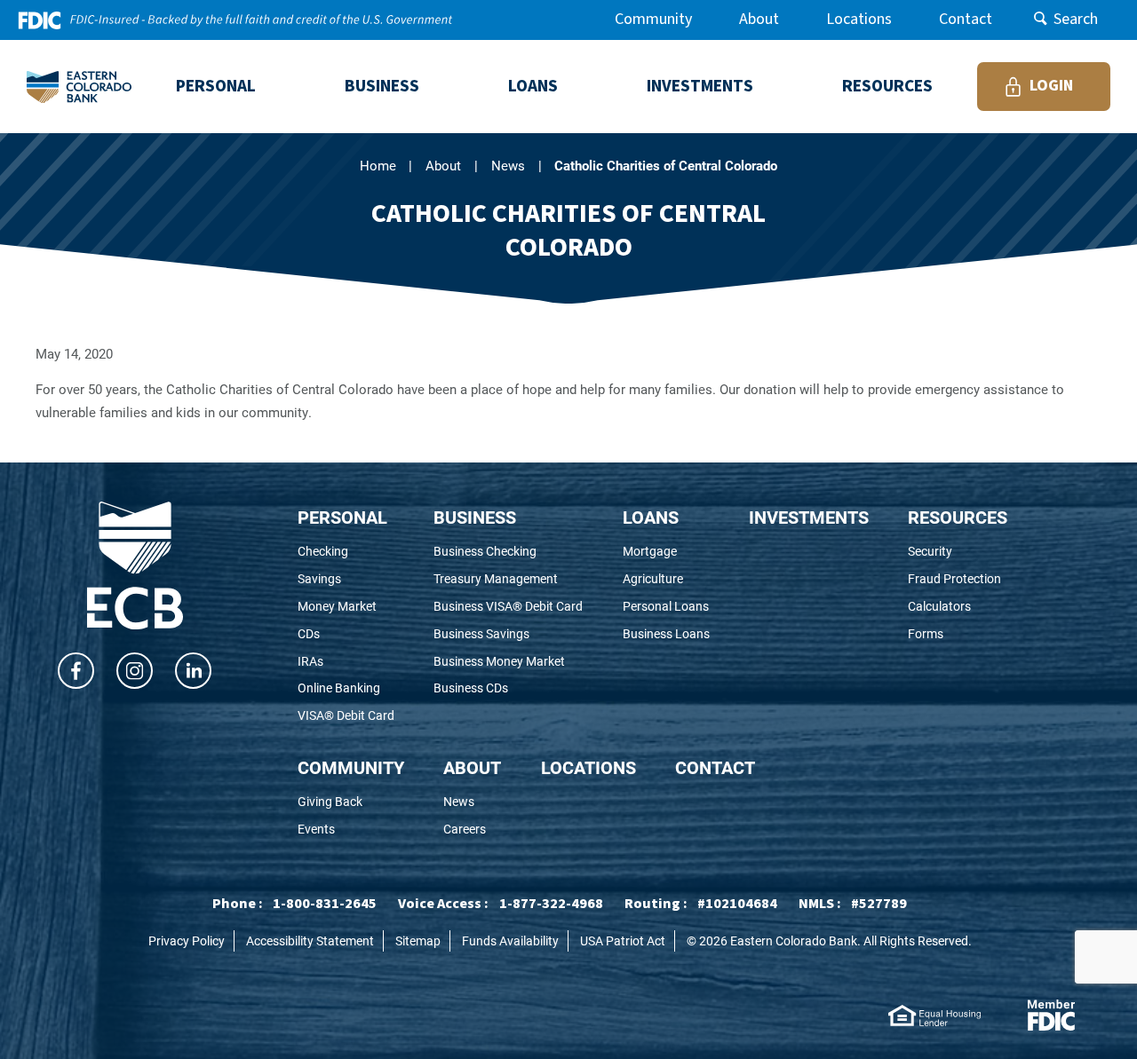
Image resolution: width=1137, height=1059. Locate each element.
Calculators (957, 607)
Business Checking (508, 551)
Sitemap (418, 940)
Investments (809, 516)
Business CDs (495, 688)
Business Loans (666, 634)
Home (378, 165)
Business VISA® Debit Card (508, 607)
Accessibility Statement (310, 940)
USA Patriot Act (622, 940)
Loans (651, 516)
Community (653, 19)
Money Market (346, 607)
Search (1076, 19)
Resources (957, 516)
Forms (954, 634)
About (759, 19)
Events (348, 829)
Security (957, 551)
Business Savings (505, 634)
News (508, 165)
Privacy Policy (186, 940)
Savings (343, 579)
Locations (859, 19)
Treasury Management (508, 579)
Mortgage (666, 551)
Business (474, 516)
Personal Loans (666, 607)
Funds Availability (510, 940)
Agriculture (666, 579)
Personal (342, 516)
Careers (472, 829)
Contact (965, 19)
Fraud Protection (957, 579)
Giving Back (351, 802)
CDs (333, 634)
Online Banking (346, 688)
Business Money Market (508, 662)
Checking (346, 551)
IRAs (334, 662)
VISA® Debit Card (346, 716)
